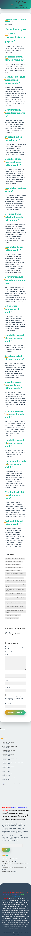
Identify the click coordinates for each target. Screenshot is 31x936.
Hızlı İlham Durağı (21, 4)
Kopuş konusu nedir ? (7, 774)
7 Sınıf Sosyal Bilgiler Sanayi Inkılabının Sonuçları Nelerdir (15, 863)
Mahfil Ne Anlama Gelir (7, 871)
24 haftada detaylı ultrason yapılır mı (14, 561)
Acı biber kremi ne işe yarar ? (8, 778)
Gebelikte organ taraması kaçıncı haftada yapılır (15, 603)
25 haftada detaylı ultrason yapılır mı (14, 567)
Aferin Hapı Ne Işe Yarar (7, 858)
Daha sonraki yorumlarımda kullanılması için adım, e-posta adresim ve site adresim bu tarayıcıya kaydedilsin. (15, 698)
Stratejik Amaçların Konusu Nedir (15, 628)
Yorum (6, 654)
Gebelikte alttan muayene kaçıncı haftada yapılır (15, 590)
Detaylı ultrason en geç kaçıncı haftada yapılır (14, 574)
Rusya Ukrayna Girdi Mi (12, 634)
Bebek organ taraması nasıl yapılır (13, 570)
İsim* (6, 673)
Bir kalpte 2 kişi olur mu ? (7, 770)
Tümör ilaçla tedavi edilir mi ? (8, 742)
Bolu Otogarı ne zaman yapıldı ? (9, 750)
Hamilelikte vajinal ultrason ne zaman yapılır (14, 607)
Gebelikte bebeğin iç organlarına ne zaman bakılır (14, 594)
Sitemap (2, 729)
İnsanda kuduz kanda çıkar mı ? (9, 754)
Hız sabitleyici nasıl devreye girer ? (10, 746)
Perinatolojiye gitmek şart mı (12, 618)
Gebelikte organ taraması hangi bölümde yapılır (15, 598)
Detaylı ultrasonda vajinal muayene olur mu (15, 581)
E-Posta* (7, 680)
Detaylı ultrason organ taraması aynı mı (14, 577)
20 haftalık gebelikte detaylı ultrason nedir (15, 558)
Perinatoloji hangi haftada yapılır (13, 615)
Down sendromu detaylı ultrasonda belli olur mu (15, 585)
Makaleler (11, 554)
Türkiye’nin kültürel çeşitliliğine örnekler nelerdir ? (13, 762)
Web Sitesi (7, 687)
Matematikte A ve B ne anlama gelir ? (10, 758)
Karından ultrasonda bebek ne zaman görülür (14, 611)
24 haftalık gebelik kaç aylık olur (13, 564)
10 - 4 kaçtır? (8, 703)
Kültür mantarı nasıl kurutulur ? (9, 766)
